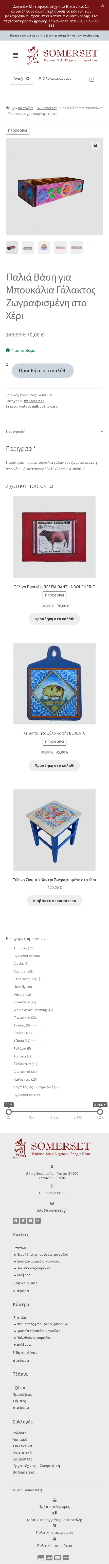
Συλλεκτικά (22, 1446)
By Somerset (47, 108)
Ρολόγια (22, 1048)
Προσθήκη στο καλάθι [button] (54, 618)
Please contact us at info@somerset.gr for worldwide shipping (54, 35)
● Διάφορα (22, 1275)
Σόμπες (19, 1401)
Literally (23, 986)
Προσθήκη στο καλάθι (43, 370)
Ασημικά (23, 1056)
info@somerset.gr (52, 1210)
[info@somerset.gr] (52, 1203)
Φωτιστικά (25, 1017)
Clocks (21, 963)
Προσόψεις (22, 1394)
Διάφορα (21, 1290)
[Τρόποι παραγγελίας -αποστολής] (54, 1513)
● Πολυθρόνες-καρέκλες (32, 1268)
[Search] (28, 78)
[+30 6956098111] (52, 1186)
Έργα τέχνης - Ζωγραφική (37, 1087)
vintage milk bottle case (38, 406)
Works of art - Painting (33, 1010)
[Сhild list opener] (37, 948)
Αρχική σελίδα (22, 108)
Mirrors (22, 994)
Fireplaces (25, 979)
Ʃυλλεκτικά (25, 1063)
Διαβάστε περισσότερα (54, 900)
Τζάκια (22, 1040)
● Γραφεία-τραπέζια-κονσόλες (37, 1261)
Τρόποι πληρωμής (54, 1506)
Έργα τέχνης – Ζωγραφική (36, 1465)
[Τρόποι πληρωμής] (54, 1500)
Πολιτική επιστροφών (54, 1532)
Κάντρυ (23, 1033)
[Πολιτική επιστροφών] (54, 1525)
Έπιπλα (19, 1248)
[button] (15, 55)
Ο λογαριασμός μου (57, 78)
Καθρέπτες (25, 1079)
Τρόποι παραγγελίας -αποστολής (54, 1519)
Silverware (25, 1002)
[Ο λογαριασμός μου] (40, 78)
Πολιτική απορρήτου (54, 1545)
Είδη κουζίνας (25, 1283)
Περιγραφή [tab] (15, 431)
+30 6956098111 (52, 1192)
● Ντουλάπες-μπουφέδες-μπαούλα (41, 1254)
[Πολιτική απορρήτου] (54, 1539)
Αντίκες (22, 1025)
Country (24, 971)
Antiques (23, 948)
